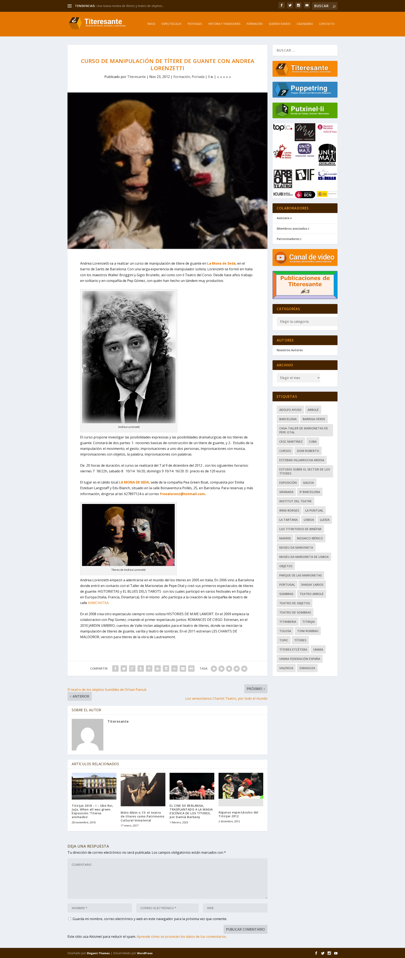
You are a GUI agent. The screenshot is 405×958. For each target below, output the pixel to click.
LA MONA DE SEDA (134, 482)
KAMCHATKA (98, 602)
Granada (286, 492)
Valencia (286, 668)
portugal (287, 585)
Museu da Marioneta (296, 547)
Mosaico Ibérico (310, 538)
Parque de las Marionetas (300, 575)
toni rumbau (307, 631)
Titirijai (308, 622)
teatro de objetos (294, 603)
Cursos (285, 451)
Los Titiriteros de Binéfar (300, 529)
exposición (288, 483)
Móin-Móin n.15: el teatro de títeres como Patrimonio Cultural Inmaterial (142, 816)
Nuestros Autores (290, 350)
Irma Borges (289, 510)
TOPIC (283, 640)
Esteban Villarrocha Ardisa (301, 460)
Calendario (305, 24)
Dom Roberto (308, 451)
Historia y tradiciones (224, 24)
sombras (286, 594)
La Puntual (314, 510)
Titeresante (136, 76)
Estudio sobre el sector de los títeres (304, 471)
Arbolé (313, 410)
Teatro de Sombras (295, 612)
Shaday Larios (312, 585)
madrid (285, 538)
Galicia (308, 483)
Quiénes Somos (279, 24)
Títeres (300, 640)
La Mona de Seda (221, 263)
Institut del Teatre (295, 501)
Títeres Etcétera (293, 649)
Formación (254, 24)
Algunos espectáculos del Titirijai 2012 (238, 814)
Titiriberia (287, 622)
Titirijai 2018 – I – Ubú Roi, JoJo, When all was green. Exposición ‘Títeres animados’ (92, 811)
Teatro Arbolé (312, 594)
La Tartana (288, 520)
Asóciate (283, 218)
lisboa (309, 520)
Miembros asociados (292, 228)
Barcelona (288, 419)
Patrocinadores (288, 239)
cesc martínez (291, 441)
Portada (198, 76)
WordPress (145, 953)
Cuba (313, 441)
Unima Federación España (299, 659)
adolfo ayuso (290, 410)
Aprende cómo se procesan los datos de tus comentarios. (182, 936)
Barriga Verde (314, 419)
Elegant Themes (98, 953)
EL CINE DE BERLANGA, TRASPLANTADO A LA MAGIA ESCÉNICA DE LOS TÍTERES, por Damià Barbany (191, 811)
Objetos (285, 566)
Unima (318, 649)
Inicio (151, 24)
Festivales (195, 24)
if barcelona (310, 492)
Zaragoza (307, 668)
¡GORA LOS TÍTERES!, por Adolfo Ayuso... (125, 6)
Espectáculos (171, 24)
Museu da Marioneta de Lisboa (304, 557)
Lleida (324, 520)
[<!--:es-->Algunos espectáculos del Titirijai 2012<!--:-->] (241, 789)
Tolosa (285, 631)
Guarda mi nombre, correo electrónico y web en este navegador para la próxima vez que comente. (150, 918)
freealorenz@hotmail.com (182, 494)
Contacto (326, 24)
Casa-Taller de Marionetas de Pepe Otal (303, 430)
